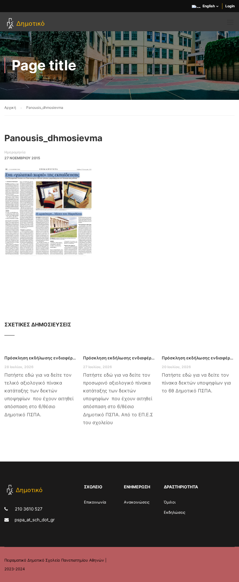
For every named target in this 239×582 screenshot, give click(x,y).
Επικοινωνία (95, 502)
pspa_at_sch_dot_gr (35, 519)
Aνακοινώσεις (137, 502)
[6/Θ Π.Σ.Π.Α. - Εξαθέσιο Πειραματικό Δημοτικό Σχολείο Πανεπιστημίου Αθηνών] (26, 24)
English (209, 6)
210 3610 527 (28, 509)
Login (230, 6)
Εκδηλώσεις (174, 512)
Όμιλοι (169, 502)
